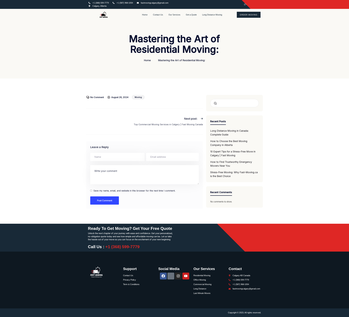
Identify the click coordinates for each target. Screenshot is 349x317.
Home (145, 15)
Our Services (174, 15)
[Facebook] (249, 4)
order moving (248, 15)
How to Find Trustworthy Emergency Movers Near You (231, 163)
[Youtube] (185, 276)
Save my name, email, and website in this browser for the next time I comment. (134, 190)
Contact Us (158, 15)
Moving (138, 97)
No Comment (97, 97)
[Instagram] (254, 4)
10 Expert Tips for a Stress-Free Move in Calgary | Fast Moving (232, 153)
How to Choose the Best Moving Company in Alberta (228, 143)
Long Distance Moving (212, 15)
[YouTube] (258, 4)
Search (216, 103)
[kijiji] (244, 4)
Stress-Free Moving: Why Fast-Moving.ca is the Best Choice (234, 174)
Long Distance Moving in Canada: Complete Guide (229, 132)
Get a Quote (191, 15)
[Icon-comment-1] (170, 276)
